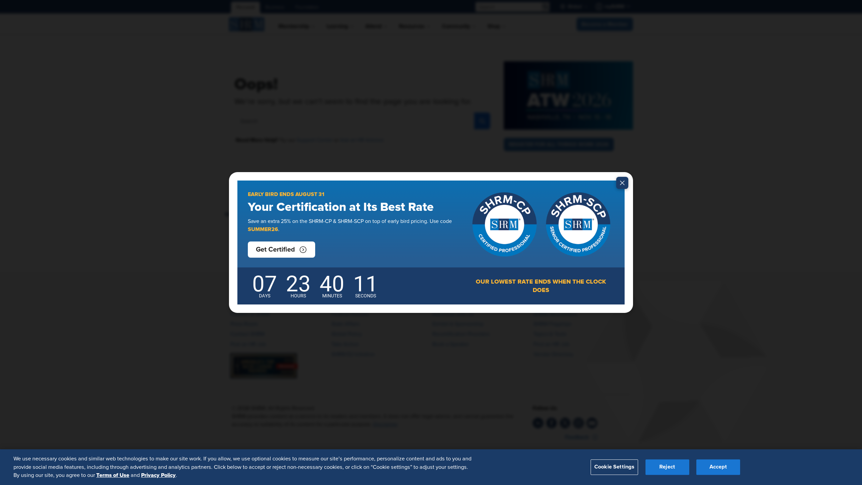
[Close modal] (622, 183)
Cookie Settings (614, 467)
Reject (667, 467)
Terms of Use (112, 475)
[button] (281, 249)
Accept (718, 467)
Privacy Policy (158, 475)
